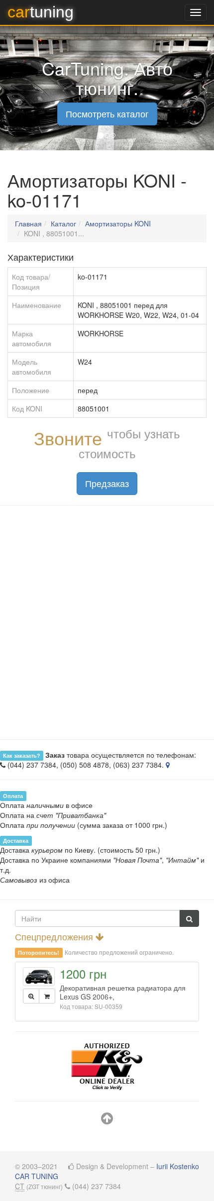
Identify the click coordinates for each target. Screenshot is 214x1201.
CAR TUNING (36, 1176)
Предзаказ (107, 483)
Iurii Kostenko (177, 1166)
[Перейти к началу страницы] (107, 1120)
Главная (28, 223)
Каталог (63, 223)
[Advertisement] (107, 622)
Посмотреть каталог (107, 113)
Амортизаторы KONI (118, 223)
